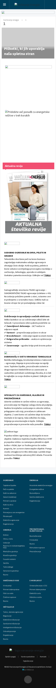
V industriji (7, 586)
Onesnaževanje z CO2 (38, 586)
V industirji (34, 540)
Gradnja (7, 530)
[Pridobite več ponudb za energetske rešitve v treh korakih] (28, 133)
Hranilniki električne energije (41, 485)
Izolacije (6, 543)
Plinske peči (7, 516)
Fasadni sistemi (9, 559)
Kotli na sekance (9, 493)
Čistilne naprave (9, 597)
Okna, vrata (8, 539)
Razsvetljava (35, 493)
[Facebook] (28, 679)
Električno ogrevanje (11, 520)
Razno (5, 575)
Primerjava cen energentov (14, 512)
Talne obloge (8, 567)
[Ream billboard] (28, 14)
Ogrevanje (8, 480)
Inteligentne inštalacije (12, 627)
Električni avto (35, 593)
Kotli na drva (8, 505)
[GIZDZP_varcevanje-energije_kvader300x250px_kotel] (28, 84)
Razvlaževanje (35, 536)
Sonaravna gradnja (11, 571)
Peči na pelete (8, 489)
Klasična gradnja (10, 555)
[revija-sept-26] (28, 201)
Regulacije (7, 616)
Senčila (6, 563)
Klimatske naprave (37, 548)
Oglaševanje (28, 661)
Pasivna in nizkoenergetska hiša (14, 547)
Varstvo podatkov (28, 656)
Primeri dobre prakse (11, 589)
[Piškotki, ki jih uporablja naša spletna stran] (28, 43)
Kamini (6, 509)
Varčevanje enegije (11, 20)
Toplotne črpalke (9, 485)
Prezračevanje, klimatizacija (37, 530)
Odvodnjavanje (9, 631)
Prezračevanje (35, 551)
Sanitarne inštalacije (11, 624)
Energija (34, 480)
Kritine (5, 535)
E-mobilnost (36, 580)
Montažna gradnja (10, 551)
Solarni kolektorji (9, 497)
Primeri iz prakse (9, 501)
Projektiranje (8, 635)
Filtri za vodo (8, 593)
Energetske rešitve (37, 489)
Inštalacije (8, 607)
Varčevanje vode (11, 580)
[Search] (50, 5)
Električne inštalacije (11, 620)
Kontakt (43, 656)
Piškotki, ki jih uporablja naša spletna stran (24, 51)
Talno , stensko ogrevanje (13, 612)
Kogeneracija (8, 524)
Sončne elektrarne (37, 497)
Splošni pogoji (10, 656)
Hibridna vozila (36, 597)
